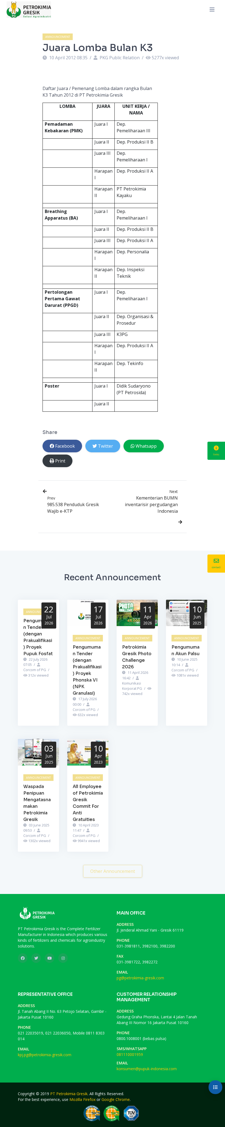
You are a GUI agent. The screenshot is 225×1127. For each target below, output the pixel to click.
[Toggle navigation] (212, 9)
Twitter (105, 446)
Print (60, 461)
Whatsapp (146, 446)
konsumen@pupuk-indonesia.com (147, 1068)
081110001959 (130, 1054)
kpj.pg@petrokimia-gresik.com (44, 1054)
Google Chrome (116, 1099)
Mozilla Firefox (82, 1099)
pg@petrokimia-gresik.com (140, 977)
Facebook (65, 446)
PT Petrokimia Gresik (69, 1093)
